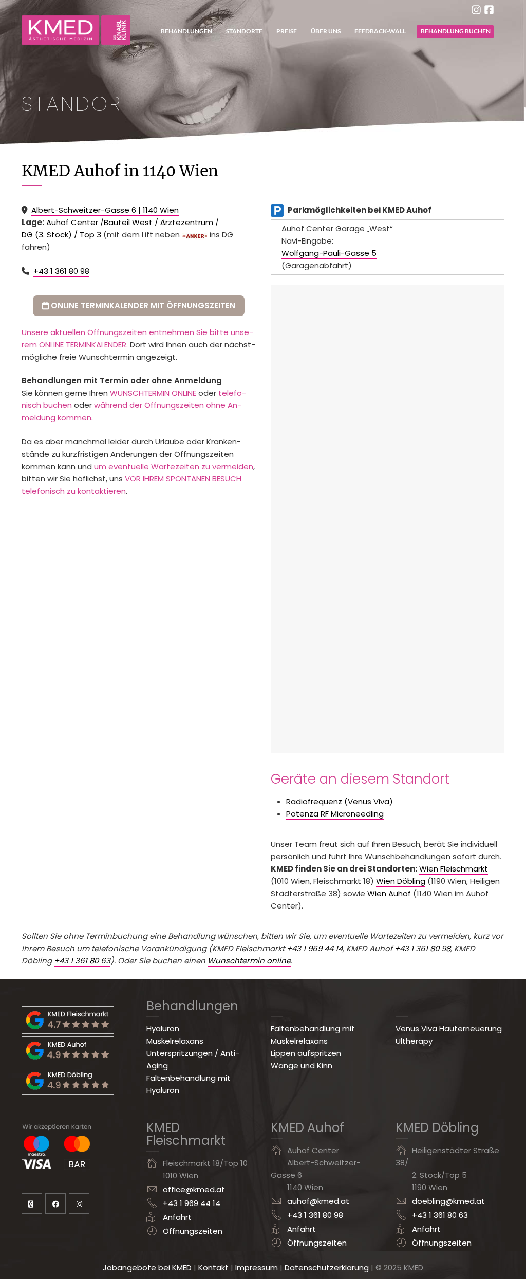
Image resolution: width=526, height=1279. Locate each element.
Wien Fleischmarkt (453, 868)
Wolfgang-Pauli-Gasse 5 (329, 253)
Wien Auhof (389, 893)
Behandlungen (186, 31)
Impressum (256, 1267)
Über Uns (326, 31)
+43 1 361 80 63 (82, 960)
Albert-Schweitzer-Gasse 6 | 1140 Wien (105, 210)
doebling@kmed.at (448, 1201)
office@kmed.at (194, 1189)
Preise (286, 31)
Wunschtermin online (249, 960)
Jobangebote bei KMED (147, 1267)
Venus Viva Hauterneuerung (449, 1028)
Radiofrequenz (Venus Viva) (339, 801)
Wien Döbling (400, 881)
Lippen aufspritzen (306, 1053)
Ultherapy (414, 1040)
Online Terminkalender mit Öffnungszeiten (142, 305)
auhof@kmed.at (318, 1201)
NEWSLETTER (32, 1203)
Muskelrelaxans (174, 1040)
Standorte (244, 31)
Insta (79, 1203)
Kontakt (213, 1267)
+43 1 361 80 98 (61, 271)
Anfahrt (177, 1217)
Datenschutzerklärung (327, 1267)
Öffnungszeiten (190, 1231)
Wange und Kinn (301, 1065)
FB (55, 1203)
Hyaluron (162, 1028)
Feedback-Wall (380, 31)
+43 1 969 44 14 (315, 948)
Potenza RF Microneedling (335, 813)
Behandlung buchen (456, 31)
